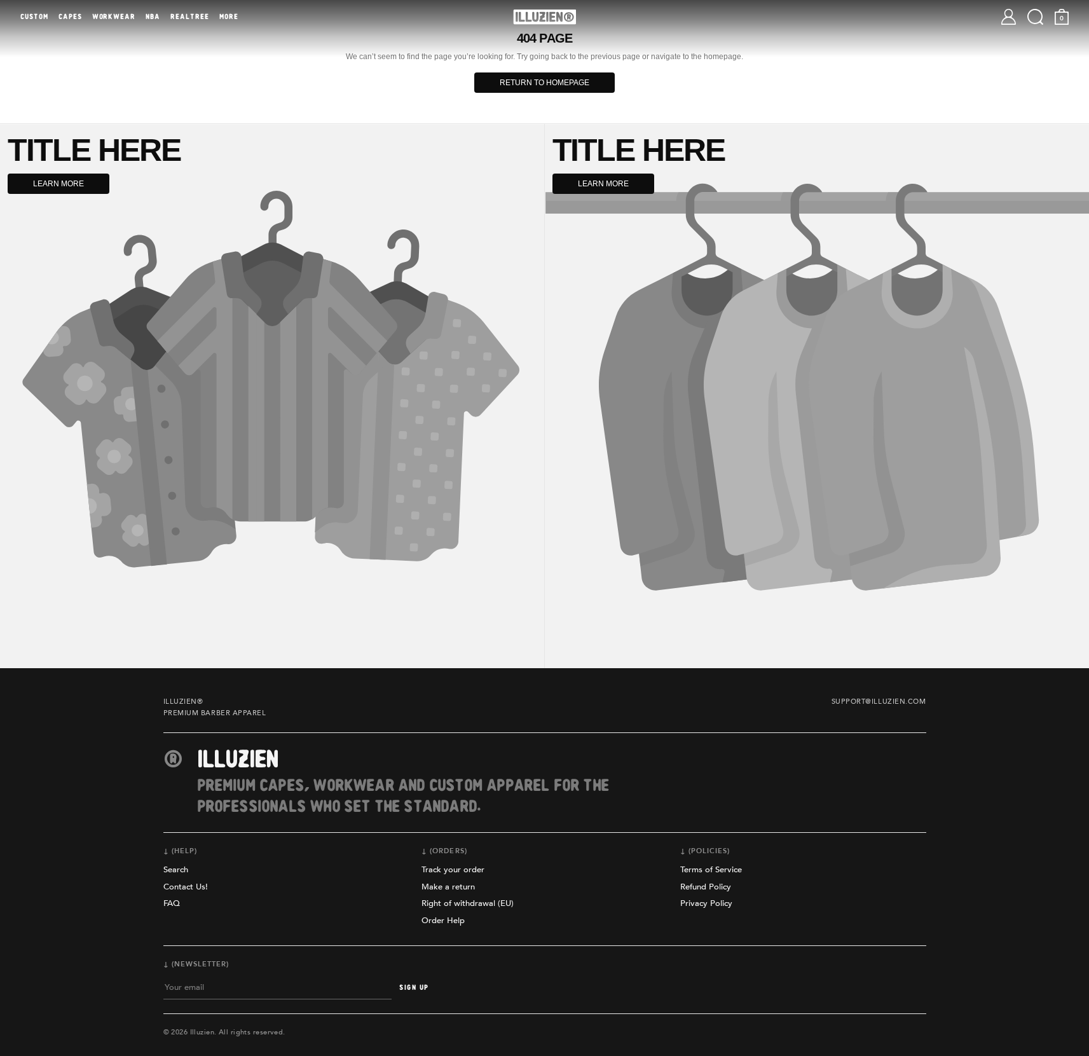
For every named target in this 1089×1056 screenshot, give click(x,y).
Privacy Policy (706, 903)
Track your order (452, 869)
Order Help (443, 920)
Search (175, 869)
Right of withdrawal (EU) (467, 903)
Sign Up (413, 987)
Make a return (448, 887)
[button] (1035, 17)
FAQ (171, 903)
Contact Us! (185, 887)
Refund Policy (705, 887)
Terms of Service (711, 869)
